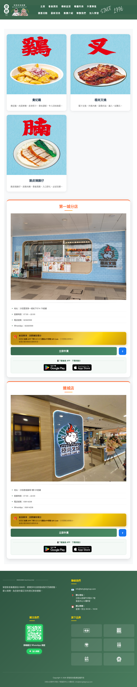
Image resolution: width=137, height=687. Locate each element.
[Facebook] (122, 351)
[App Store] (82, 367)
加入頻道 (34, 651)
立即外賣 (64, 351)
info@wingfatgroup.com (86, 589)
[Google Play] (55, 367)
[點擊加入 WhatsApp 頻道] (34, 633)
